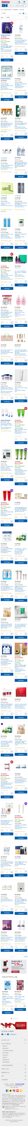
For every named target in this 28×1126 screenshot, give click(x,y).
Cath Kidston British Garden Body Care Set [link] (7, 353)
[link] (7, 33)
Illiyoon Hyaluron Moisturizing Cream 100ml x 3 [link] (7, 89)
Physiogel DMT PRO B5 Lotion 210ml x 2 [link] (6, 664)
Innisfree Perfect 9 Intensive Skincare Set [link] (20, 275)
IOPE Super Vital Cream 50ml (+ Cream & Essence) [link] (21, 354)
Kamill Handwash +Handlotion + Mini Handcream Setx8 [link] (5, 745)
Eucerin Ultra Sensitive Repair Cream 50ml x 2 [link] (20, 940)
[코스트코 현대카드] (14, 973)
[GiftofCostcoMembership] (14, 1028)
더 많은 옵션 (4, 158)
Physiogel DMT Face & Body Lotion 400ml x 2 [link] (7, 589)
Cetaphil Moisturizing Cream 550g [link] (19, 237)
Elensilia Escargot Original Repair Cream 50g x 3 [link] (6, 392)
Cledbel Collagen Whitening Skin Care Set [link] (6, 824)
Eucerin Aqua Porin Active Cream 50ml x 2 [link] (6, 168)
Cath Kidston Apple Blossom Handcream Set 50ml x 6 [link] (20, 903)
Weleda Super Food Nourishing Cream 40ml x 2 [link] (7, 278)
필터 (20, 13)
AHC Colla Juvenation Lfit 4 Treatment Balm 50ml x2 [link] (7, 787)
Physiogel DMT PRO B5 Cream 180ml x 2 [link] (6, 552)
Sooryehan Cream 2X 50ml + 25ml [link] (21, 744)
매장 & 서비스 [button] (5, 1069)
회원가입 (5, 1046)
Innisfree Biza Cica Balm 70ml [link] (20, 391)
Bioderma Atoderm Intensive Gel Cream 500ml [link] (21, 43)
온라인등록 (5, 1053)
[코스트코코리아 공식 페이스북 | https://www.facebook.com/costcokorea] (7, 1091)
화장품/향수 (15, 9)
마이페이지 (5, 1055)
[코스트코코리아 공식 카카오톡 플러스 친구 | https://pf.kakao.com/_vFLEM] (10, 1091)
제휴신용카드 (6, 1059)
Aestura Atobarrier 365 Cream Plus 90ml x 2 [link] (6, 428)
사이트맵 (6, 1084)
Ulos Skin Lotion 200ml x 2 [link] (7, 205)
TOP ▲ (25, 956)
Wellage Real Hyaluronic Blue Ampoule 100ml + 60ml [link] (20, 166)
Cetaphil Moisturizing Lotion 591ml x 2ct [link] (19, 87)
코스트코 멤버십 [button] (6, 1043)
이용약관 (11, 1084)
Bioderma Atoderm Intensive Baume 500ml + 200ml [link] (6, 866)
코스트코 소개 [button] (5, 1040)
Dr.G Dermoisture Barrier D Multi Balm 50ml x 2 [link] (21, 782)
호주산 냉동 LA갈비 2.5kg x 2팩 (20, 997)
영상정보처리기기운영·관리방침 (14, 1085)
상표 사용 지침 (14, 1087)
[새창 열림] (3, 1107)
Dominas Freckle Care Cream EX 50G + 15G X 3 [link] (6, 469)
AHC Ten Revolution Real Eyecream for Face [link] (6, 316)
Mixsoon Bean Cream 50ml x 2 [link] (7, 901)
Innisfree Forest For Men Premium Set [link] (20, 627)
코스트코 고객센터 (7, 1031)
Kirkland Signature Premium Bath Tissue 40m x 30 (6, 1003)
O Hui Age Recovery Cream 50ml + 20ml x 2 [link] (7, 940)
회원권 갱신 (6, 1048)
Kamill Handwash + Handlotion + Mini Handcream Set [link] (19, 553)
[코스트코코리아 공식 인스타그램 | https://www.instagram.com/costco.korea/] (14, 1091)
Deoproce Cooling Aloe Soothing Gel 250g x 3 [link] (20, 474)
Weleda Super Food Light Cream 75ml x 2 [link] (20, 432)
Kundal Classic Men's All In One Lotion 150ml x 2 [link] (21, 206)
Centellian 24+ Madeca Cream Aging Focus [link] (20, 591)
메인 (2, 9)
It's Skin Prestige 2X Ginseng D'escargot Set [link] (20, 707)
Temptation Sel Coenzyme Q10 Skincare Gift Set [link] (21, 511)
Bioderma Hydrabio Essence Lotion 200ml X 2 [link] (6, 237)
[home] (5, 2)
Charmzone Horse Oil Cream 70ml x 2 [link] (5, 126)
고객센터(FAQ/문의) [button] (7, 1065)
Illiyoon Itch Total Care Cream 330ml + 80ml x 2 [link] (6, 707)
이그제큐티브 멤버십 (8, 1050)
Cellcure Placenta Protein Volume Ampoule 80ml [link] (6, 50)
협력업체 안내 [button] (5, 1072)
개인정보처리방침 (19, 1084)
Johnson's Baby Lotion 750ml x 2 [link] (20, 315)
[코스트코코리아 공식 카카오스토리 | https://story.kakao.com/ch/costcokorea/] (21, 1091)
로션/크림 (22, 9)
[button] (24, 5)
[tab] (14, 1040)
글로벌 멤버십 (6, 1062)
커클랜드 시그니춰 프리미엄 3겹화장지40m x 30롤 (7, 998)
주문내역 (5, 1057)
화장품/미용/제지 (8, 9)
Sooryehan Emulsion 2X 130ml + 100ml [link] (6, 627)
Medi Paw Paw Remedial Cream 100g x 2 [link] (6, 515)
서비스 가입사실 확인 (7, 1117)
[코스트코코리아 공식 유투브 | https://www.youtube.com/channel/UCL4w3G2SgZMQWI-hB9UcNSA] (17, 1091)
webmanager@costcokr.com (9, 1103)
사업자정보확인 (16, 1104)
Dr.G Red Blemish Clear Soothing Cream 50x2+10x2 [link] (21, 127)
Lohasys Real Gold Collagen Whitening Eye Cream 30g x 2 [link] (20, 670)
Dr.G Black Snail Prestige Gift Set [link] (20, 865)
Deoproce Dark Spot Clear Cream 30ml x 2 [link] (20, 828)
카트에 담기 (7, 60)
